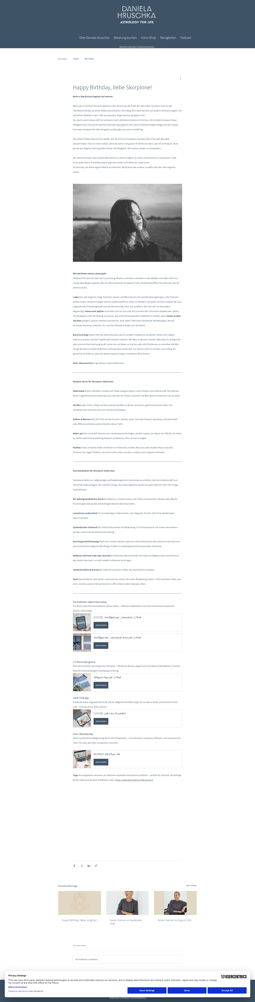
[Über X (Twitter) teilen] (81, 865)
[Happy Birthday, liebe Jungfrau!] (79, 903)
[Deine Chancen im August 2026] (175, 903)
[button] (127, 622)
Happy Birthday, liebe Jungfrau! (79, 920)
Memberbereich (146, 46)
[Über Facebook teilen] (74, 865)
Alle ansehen (191, 885)
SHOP (76, 58)
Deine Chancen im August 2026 (174, 920)
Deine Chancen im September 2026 (126, 921)
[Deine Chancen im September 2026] (127, 903)
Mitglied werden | (128, 46)
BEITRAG (89, 58)
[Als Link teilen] (96, 865)
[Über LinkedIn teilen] (88, 865)
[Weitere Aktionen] (180, 78)
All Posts (62, 58)
